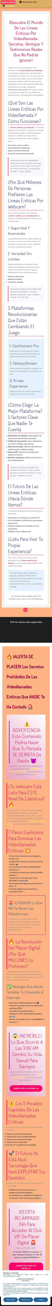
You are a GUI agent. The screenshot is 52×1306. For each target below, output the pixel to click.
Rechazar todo (25, 1299)
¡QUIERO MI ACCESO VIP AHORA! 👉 (26, 1267)
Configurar (41, 1299)
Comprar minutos (8, 2)
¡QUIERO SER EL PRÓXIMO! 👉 (26, 1088)
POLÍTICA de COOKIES (34, 1293)
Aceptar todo (10, 1299)
